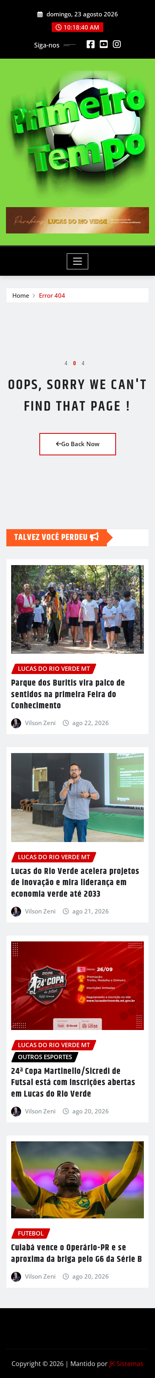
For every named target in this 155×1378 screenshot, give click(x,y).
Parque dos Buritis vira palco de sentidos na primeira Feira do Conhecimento (68, 694)
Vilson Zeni (40, 723)
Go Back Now (80, 444)
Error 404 (52, 295)
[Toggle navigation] (78, 261)
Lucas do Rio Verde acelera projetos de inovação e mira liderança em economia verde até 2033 (75, 883)
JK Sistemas (126, 1363)
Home (20, 295)
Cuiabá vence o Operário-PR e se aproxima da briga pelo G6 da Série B (76, 1253)
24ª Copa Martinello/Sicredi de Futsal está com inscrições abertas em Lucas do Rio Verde (73, 1083)
